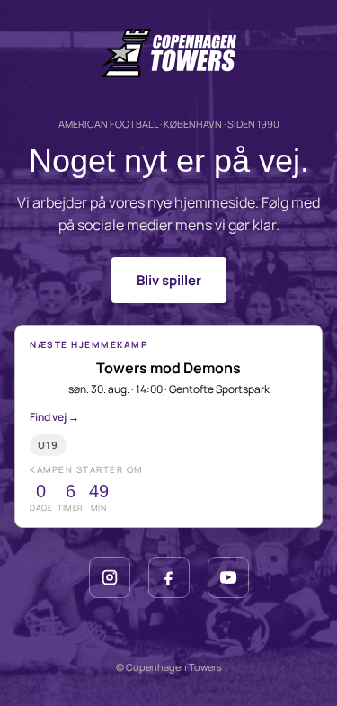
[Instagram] (109, 577)
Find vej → (54, 416)
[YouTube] (228, 577)
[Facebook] (169, 577)
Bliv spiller (169, 280)
